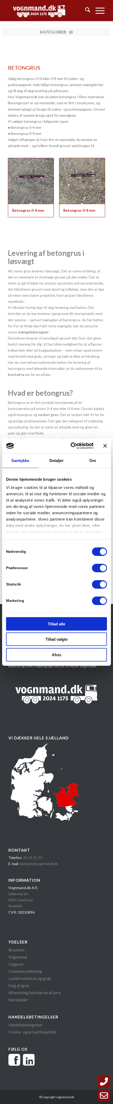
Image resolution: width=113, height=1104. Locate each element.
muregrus (67, 115)
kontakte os (18, 374)
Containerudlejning (25, 971)
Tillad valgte (56, 639)
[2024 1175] (104, 1081)
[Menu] (97, 10)
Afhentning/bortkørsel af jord (34, 992)
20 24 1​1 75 (32, 857)
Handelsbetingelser (25, 1024)
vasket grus (48, 414)
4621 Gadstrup (20, 900)
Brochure (16, 949)
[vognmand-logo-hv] (46, 10)
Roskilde (15, 906)
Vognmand (17, 957)
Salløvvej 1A (18, 893)
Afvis (56, 654)
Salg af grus (18, 985)
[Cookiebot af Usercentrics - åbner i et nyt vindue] (71, 445)
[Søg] (85, 10)
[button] (56, 32)
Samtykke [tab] (20, 460)
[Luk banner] (105, 446)
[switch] (99, 568)
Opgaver (16, 964)
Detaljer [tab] (56, 460)
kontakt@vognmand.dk (39, 863)
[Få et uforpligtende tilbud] (104, 1095)
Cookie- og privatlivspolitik (32, 1032)
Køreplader (18, 999)
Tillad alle (56, 623)
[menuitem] (85, 10)
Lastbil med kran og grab (29, 978)
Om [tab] (92, 460)
